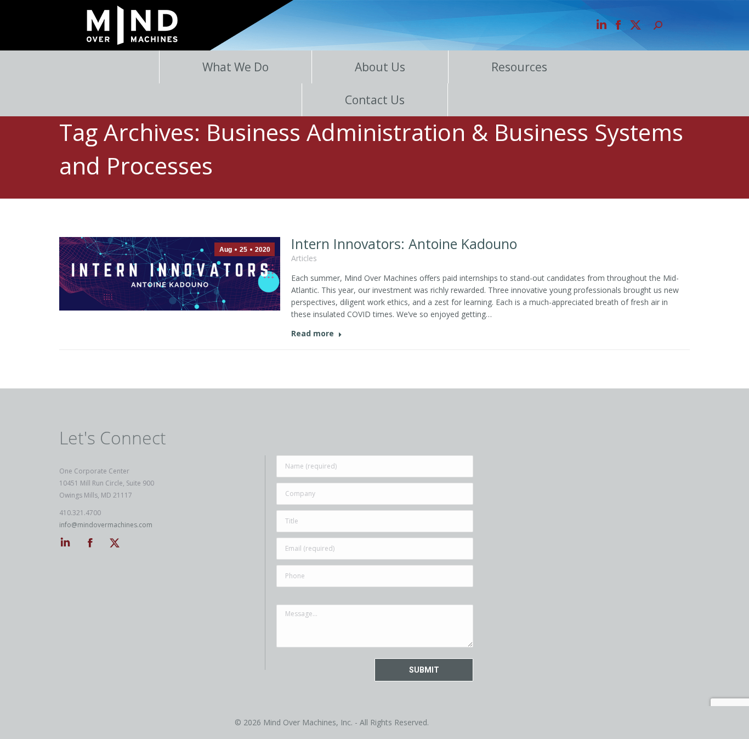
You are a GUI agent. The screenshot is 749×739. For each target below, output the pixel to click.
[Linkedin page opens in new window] (601, 25)
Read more (312, 334)
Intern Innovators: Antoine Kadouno (404, 243)
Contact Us (375, 100)
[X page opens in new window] (635, 25)
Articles (304, 258)
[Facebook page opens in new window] (618, 25)
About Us (380, 67)
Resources (519, 67)
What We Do (235, 67)
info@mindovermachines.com (105, 524)
